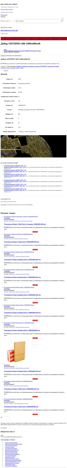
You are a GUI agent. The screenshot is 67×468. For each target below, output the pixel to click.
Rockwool (18, 66)
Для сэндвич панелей (23, 38)
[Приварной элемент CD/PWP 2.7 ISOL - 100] (35, 165)
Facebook (3, 68)
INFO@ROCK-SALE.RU (9, 30)
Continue (12, 439)
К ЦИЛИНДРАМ (5, 154)
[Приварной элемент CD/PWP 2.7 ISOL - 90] (35, 170)
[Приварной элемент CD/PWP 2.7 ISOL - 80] (35, 174)
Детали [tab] (6, 70)
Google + (17, 68)
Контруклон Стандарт (53, 66)
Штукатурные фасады (57, 38)
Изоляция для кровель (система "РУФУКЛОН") (34, 66)
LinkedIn (12, 68)
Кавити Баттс (12, 256)
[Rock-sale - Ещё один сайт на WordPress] (4, 15)
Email (21, 68)
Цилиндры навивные (11, 466)
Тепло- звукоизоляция (8, 38)
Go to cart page (5, 439)
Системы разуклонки (40, 38)
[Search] (62, 20)
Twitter (8, 68)
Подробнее (7, 218)
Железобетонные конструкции (17, 38)
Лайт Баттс (11, 238)
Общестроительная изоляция (21, 238)
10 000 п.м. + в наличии (7, 152)
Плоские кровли (31, 38)
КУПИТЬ (35, 232)
